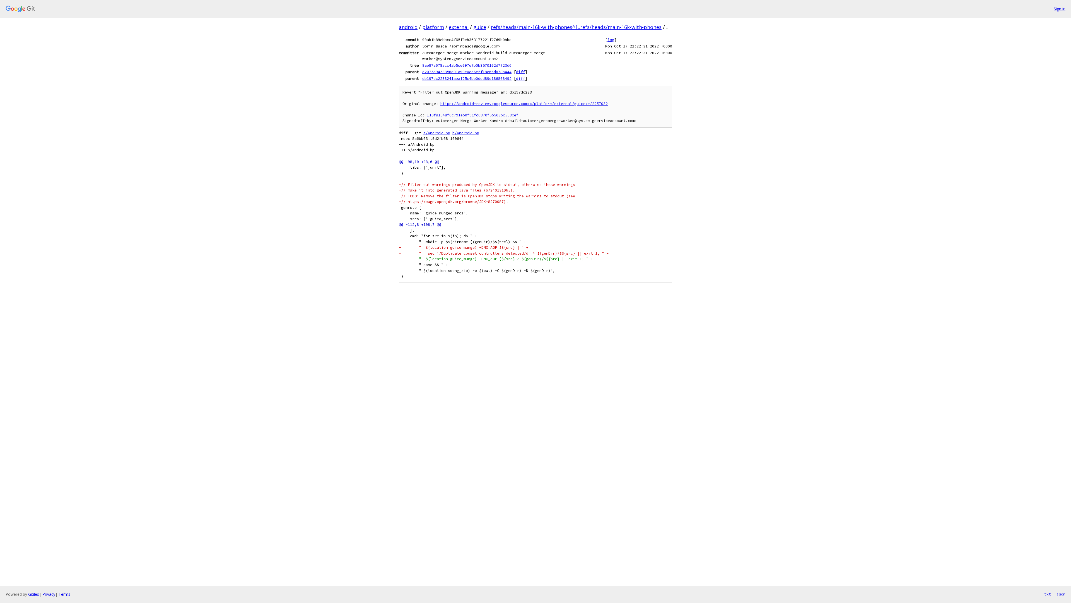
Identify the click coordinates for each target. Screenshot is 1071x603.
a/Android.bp (436, 133)
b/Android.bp (465, 133)
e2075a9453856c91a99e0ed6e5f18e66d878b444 (467, 71)
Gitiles (33, 594)
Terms (64, 594)
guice (479, 27)
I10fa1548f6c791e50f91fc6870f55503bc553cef (472, 115)
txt (1047, 594)
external (459, 27)
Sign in (1059, 8)
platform (433, 27)
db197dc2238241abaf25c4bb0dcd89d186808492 (467, 78)
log (610, 39)
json (1060, 594)
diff (520, 71)
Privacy (48, 594)
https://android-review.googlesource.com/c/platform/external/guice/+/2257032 (524, 103)
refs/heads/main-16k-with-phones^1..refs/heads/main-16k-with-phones (576, 27)
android (408, 27)
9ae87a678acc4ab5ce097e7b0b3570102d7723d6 (467, 65)
